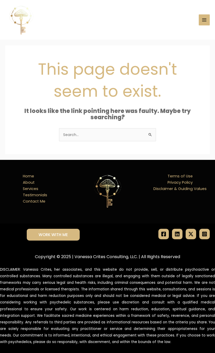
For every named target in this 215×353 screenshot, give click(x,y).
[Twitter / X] (191, 234)
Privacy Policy (180, 182)
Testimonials (35, 195)
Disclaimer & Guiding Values (180, 188)
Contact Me (34, 201)
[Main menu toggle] (204, 19)
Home (28, 176)
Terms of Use (180, 176)
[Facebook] (163, 234)
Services (30, 188)
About (29, 182)
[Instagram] (204, 234)
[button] (53, 235)
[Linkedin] (177, 234)
